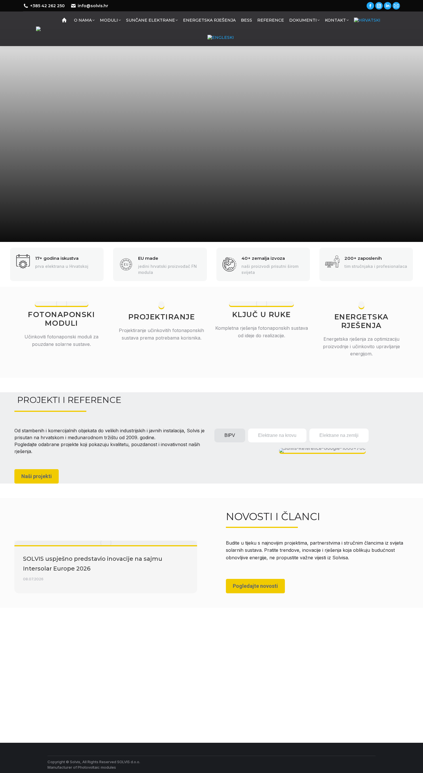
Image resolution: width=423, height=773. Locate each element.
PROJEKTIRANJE (161, 316)
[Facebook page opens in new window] (370, 6)
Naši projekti (36, 476)
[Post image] (105, 543)
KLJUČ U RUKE (261, 314)
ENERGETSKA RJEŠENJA (361, 321)
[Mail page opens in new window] (396, 6)
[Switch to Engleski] (221, 37)
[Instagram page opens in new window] (379, 6)
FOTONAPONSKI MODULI (61, 318)
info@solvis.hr (93, 5)
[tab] (229, 435)
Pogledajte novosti (255, 586)
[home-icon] (65, 20)
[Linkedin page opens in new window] (387, 6)
